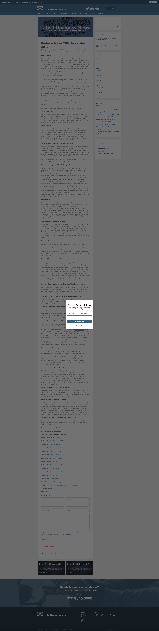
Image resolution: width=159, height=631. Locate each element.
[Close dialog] (92, 302)
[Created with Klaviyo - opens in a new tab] (79, 330)
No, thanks (79, 325)
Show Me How (79, 321)
